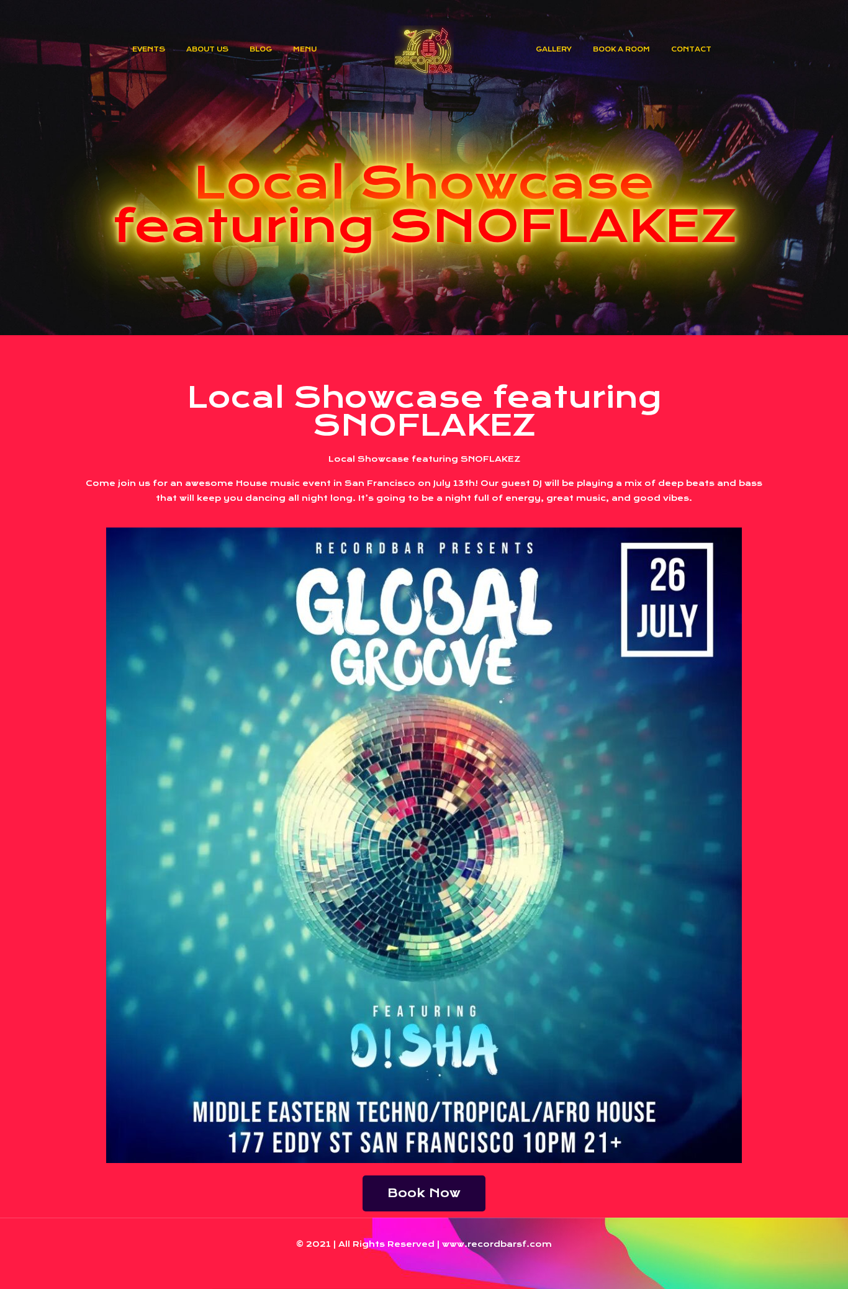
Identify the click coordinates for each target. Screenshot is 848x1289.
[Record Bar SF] (424, 49)
